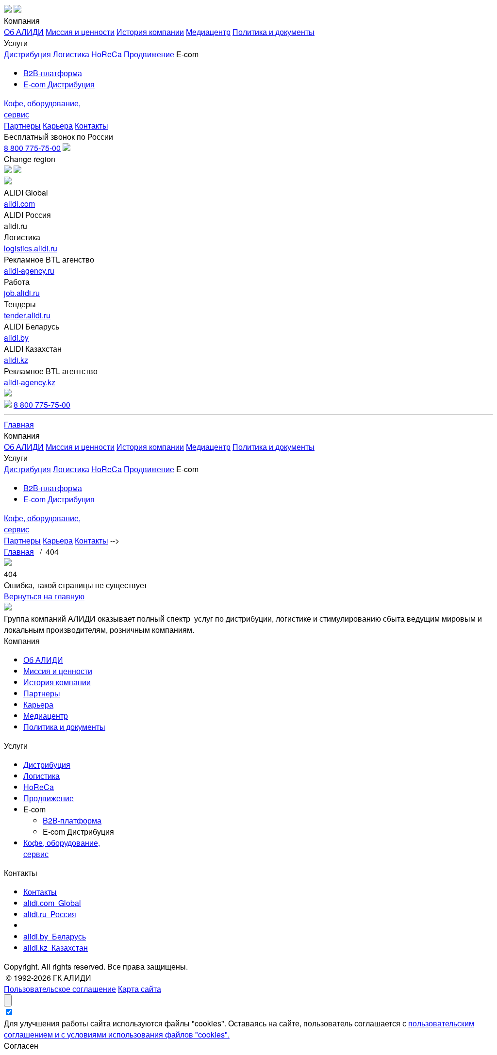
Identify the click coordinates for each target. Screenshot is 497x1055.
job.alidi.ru (22, 292)
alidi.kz (16, 359)
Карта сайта (139, 988)
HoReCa (106, 54)
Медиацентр (208, 31)
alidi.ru (49, 914)
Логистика (71, 54)
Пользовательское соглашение (60, 988)
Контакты (91, 125)
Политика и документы (273, 31)
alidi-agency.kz (29, 382)
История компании (150, 31)
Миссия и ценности (80, 31)
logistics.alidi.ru (30, 248)
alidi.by (16, 337)
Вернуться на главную (44, 596)
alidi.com (19, 203)
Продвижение (149, 54)
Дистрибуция (27, 54)
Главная (19, 424)
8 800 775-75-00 (32, 147)
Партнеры (22, 125)
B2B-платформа (52, 73)
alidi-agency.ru (29, 270)
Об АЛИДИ (24, 31)
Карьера (58, 125)
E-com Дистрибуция (59, 84)
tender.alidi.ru (27, 315)
